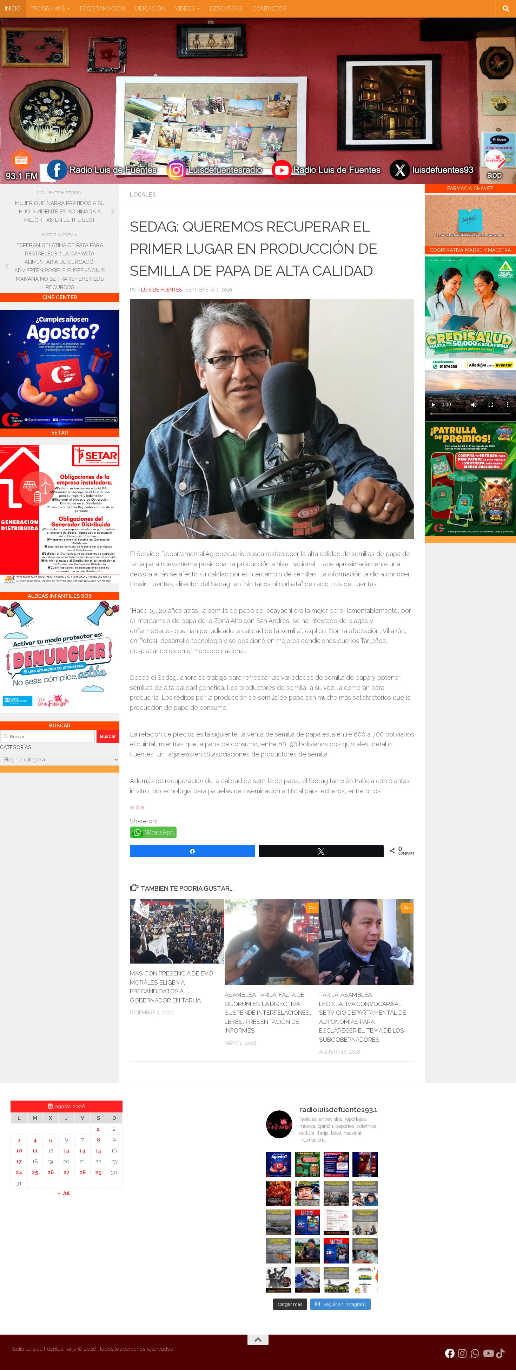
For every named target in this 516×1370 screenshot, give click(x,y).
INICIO (13, 8)
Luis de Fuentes (161, 290)
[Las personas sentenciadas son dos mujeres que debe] (278, 1250)
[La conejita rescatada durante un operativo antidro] (307, 1279)
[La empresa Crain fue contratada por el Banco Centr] (278, 1222)
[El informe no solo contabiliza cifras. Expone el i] (336, 1193)
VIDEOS (185, 8)
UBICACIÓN (150, 8)
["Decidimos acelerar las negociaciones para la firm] (365, 1222)
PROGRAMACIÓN (102, 8)
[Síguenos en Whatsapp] (475, 1353)
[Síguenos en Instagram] (463, 1353)
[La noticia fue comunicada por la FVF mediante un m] (278, 1279)
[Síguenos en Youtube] (488, 1353)
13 (66, 1151)
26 (50, 1172)
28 (82, 1172)
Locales (143, 194)
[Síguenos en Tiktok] (500, 1353)
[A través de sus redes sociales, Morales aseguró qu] (307, 1250)
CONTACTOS (269, 8)
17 (19, 1161)
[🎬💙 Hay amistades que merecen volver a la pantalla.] (336, 1164)
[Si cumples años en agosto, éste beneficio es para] (278, 1164)
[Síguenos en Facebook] (450, 1353)
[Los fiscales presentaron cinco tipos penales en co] (307, 1193)
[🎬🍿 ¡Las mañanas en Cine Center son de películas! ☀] (307, 1222)
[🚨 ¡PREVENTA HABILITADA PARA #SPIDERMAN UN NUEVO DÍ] (365, 1164)
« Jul (63, 1193)
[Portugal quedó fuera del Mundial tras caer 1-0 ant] (278, 1193)
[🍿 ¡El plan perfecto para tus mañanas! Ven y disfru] (336, 1250)
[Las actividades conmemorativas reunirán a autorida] (336, 1222)
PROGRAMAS (48, 8)
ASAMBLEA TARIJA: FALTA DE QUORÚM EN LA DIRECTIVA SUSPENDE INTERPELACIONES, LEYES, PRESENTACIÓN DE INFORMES (268, 1012)
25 (35, 1172)
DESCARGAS (226, 8)
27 (67, 1172)
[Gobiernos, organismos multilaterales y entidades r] (336, 1279)
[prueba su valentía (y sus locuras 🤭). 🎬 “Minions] (365, 1279)
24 (19, 1172)
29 (98, 1172)
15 (98, 1151)
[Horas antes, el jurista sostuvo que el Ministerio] (365, 1193)
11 (35, 1151)
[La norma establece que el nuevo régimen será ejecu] (365, 1250)
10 (19, 1151)
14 (82, 1151)
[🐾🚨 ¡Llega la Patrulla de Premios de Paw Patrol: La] (307, 1164)
